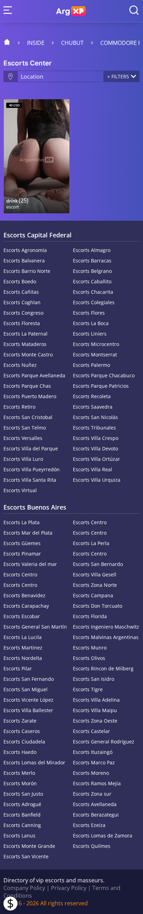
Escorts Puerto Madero (29, 396)
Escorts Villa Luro (23, 459)
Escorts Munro (90, 647)
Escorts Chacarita (93, 292)
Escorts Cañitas (21, 292)
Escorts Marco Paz (94, 762)
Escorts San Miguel (25, 689)
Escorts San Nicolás (95, 417)
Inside (35, 43)
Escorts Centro (90, 522)
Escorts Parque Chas (27, 386)
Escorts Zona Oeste (95, 720)
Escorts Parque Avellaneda (34, 375)
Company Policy (24, 888)
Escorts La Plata (21, 522)
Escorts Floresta (21, 323)
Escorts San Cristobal (27, 417)
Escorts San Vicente (26, 856)
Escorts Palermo (91, 365)
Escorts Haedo (19, 752)
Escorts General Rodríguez (103, 741)
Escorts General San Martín (35, 626)
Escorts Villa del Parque (30, 448)
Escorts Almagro (91, 250)
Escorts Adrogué (22, 804)
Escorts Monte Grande (29, 846)
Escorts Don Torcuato (97, 605)
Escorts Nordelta (22, 658)
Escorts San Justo (23, 793)
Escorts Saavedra (92, 406)
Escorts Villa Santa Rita (29, 479)
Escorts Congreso (23, 312)
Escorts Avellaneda (95, 804)
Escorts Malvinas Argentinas (105, 637)
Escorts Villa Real (92, 469)
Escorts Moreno (91, 773)
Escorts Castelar (91, 731)
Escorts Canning (22, 825)
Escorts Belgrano (92, 271)
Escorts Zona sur (92, 793)
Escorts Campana (93, 595)
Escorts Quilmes (91, 846)
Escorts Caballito (92, 281)
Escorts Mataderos (25, 344)
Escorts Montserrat (95, 354)
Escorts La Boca (91, 323)
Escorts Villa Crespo (95, 438)
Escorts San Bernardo (98, 564)
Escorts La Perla (91, 543)
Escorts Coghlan (22, 302)
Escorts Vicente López (28, 699)
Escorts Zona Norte (95, 585)
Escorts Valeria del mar (30, 564)
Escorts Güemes (22, 543)
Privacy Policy (68, 888)
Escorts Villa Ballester (28, 710)
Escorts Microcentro (96, 344)
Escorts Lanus (19, 835)
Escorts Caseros (21, 731)
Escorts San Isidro (93, 679)
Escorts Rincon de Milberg (103, 668)
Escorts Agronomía (25, 250)
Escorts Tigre (88, 689)
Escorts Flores (89, 312)
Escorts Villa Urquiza (96, 479)
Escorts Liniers (90, 333)
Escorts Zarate (19, 720)
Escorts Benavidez (24, 595)
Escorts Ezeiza (89, 825)
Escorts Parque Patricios (101, 386)
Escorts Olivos (89, 658)
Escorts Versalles (22, 438)
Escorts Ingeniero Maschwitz (106, 626)
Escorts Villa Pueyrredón (31, 469)
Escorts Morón (20, 783)
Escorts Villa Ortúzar (96, 459)
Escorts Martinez (22, 647)
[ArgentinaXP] (71, 11)
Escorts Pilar (17, 668)
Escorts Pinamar (22, 553)
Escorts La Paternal (25, 333)
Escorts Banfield (22, 814)
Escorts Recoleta (92, 396)
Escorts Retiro (19, 406)
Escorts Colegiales (94, 302)
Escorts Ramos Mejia (97, 783)
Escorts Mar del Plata (27, 532)
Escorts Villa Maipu (95, 710)
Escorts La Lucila (22, 637)
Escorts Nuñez (20, 365)
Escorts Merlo (19, 773)
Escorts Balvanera (24, 260)
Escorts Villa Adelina (96, 699)
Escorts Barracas (92, 260)
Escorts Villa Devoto (95, 448)
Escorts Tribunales (94, 427)
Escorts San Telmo (24, 427)
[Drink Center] (36, 156)
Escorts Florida (90, 616)
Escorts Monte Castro (28, 354)
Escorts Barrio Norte (26, 271)
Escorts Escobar (21, 616)
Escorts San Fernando (28, 679)
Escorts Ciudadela (24, 741)
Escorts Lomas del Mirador (34, 762)
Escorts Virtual (20, 490)
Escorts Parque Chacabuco (104, 375)
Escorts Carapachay (26, 605)
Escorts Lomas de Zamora (102, 835)
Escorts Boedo (19, 281)
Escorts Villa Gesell (94, 574)
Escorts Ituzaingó (92, 752)
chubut (72, 43)
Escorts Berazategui (96, 814)
